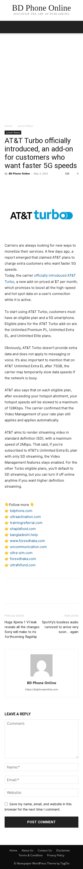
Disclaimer (63, 850)
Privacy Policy (55, 855)
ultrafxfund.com (23, 565)
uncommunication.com (28, 547)
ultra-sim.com (21, 553)
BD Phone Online (19, 173)
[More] (52, 184)
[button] (76, 27)
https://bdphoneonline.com (41, 689)
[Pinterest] (30, 184)
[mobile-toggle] (7, 27)
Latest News (25, 126)
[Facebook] (9, 184)
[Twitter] (19, 184)
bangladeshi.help (24, 534)
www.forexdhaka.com (27, 541)
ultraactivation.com (25, 516)
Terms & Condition (31, 855)
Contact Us (45, 850)
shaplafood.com (23, 528)
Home (8, 126)
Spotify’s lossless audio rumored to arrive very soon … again (60, 627)
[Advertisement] (41, 79)
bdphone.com (21, 510)
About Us (27, 850)
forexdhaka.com (23, 559)
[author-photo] (41, 676)
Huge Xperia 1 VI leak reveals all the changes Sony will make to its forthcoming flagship (22, 629)
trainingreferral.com (26, 522)
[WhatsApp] (41, 184)
